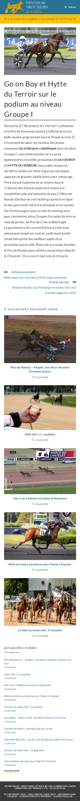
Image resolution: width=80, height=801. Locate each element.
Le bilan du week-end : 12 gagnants (24, 750)
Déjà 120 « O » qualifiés (40, 434)
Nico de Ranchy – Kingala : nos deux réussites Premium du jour (40, 369)
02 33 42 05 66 (57, 788)
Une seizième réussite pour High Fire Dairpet (30, 761)
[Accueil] (5, 19)
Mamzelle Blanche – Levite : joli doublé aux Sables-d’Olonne (38, 739)
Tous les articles (11, 770)
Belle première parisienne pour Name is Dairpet (40, 564)
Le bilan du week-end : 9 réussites (40, 630)
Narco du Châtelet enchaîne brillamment (40, 498)
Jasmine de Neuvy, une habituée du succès (28, 728)
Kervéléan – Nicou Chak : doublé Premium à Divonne (34, 717)
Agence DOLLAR (63, 796)
